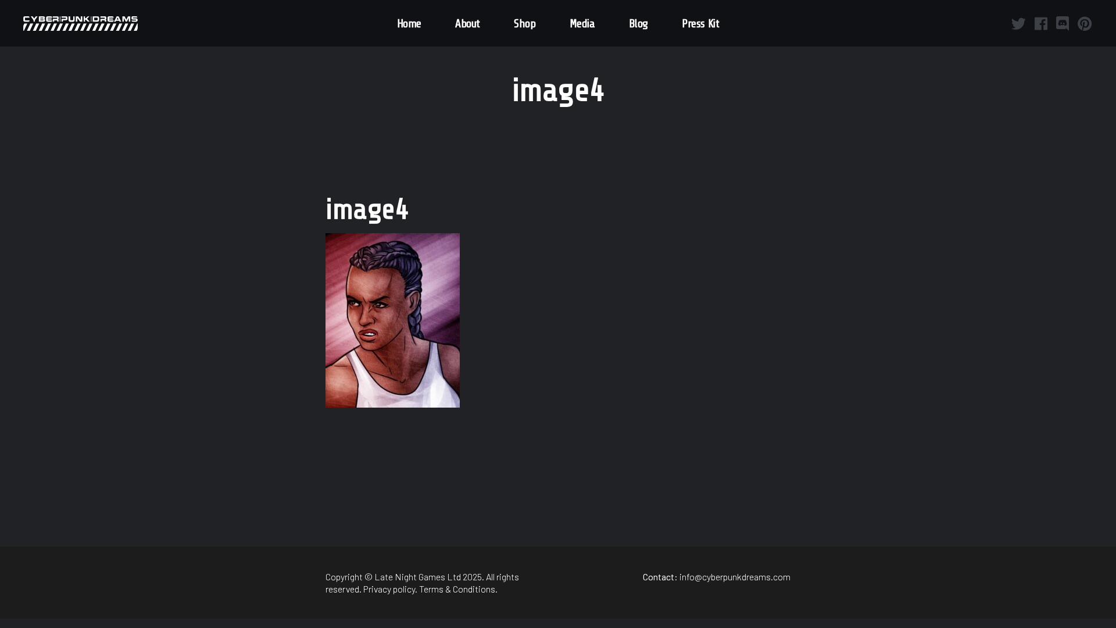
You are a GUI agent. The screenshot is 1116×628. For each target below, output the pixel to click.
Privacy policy (389, 588)
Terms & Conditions (457, 588)
